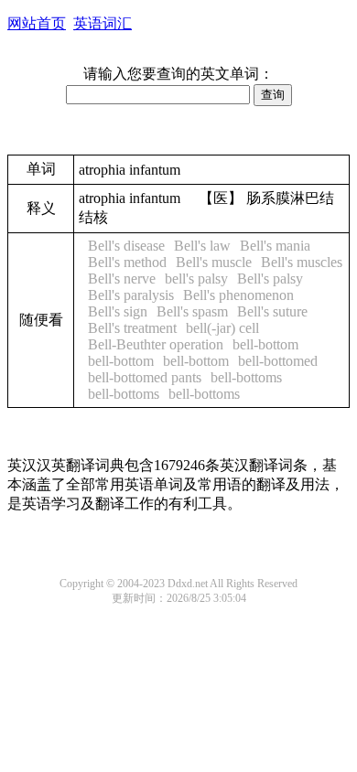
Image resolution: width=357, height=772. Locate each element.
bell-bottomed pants (144, 377)
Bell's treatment (132, 328)
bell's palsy (196, 278)
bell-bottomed (278, 361)
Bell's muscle (214, 262)
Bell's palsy (270, 278)
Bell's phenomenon (238, 295)
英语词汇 (102, 23)
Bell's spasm (192, 311)
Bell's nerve (122, 278)
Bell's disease (126, 245)
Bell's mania (275, 245)
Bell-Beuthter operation (155, 344)
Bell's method (127, 262)
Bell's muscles (301, 262)
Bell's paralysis (131, 295)
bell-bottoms (246, 377)
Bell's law (202, 245)
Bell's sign (117, 311)
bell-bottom (265, 344)
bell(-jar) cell (222, 328)
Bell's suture (272, 311)
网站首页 (36, 23)
